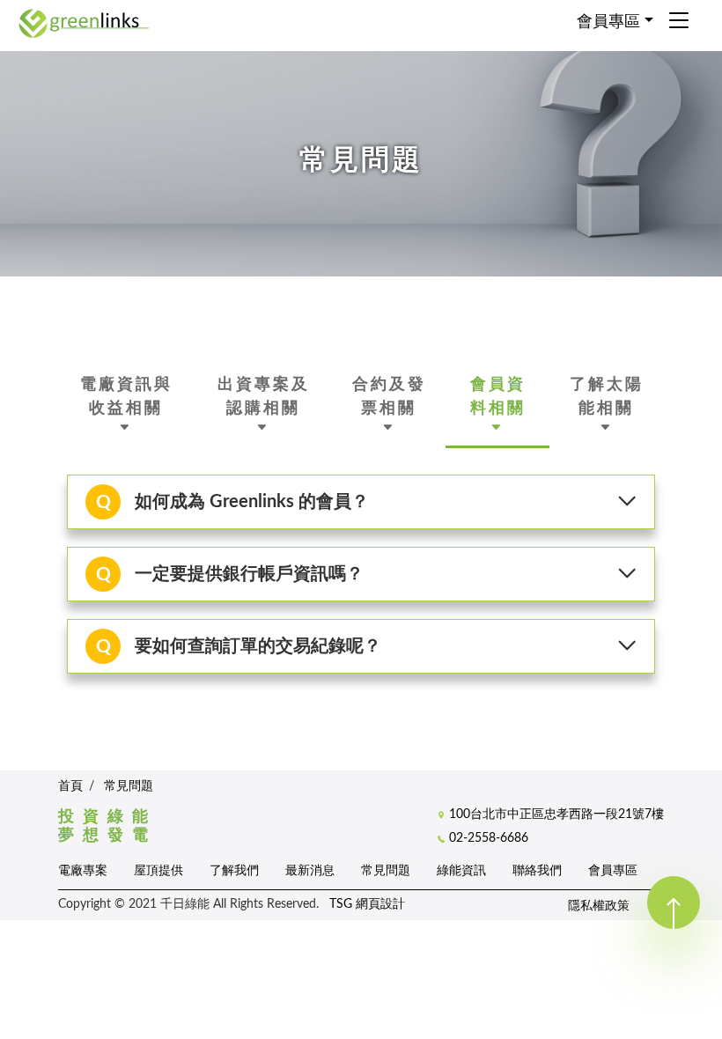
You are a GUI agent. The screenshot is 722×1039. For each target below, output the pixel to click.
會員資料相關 (498, 396)
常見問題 (128, 786)
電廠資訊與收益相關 (126, 396)
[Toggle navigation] (678, 22)
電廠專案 (82, 870)
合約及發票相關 (389, 396)
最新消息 (310, 870)
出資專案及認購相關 (263, 396)
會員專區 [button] (608, 22)
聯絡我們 (537, 870)
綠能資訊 (461, 870)
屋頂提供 (158, 870)
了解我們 (234, 870)
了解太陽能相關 (607, 396)
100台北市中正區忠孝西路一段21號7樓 (556, 814)
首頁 (70, 786)
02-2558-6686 (488, 837)
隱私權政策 (599, 905)
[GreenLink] (84, 22)
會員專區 (612, 870)
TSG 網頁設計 (367, 903)
